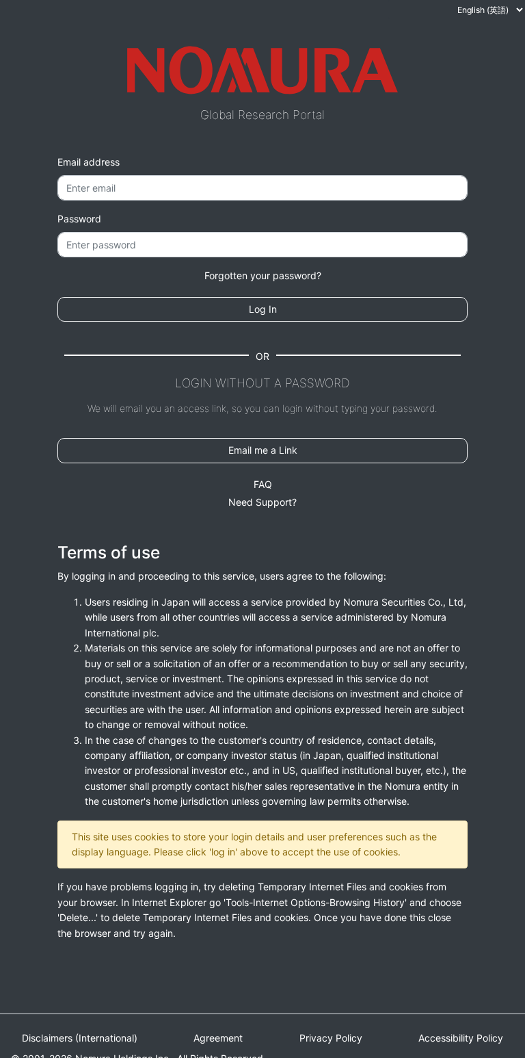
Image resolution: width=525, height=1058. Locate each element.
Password (79, 218)
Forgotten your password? (262, 275)
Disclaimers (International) (79, 1038)
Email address (88, 162)
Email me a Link (262, 450)
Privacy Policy (330, 1038)
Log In (263, 309)
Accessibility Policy (460, 1038)
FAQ (263, 484)
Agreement (218, 1038)
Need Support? (262, 502)
